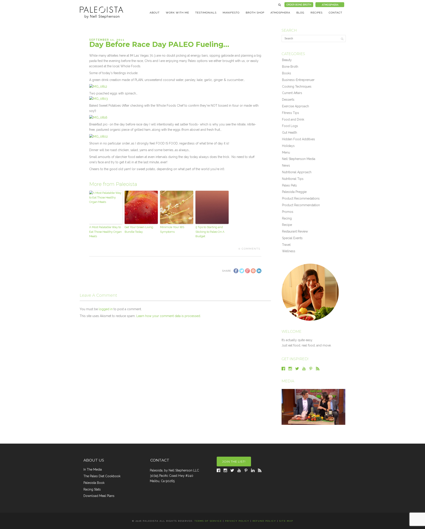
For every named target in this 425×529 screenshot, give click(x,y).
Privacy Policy (237, 521)
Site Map (286, 521)
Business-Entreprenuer (298, 80)
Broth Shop (255, 12)
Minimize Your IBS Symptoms (172, 229)
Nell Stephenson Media (298, 159)
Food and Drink (293, 119)
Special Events (292, 238)
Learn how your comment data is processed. (168, 316)
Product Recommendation (301, 205)
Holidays (288, 146)
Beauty (287, 60)
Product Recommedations (301, 198)
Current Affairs (292, 93)
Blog (300, 12)
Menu (286, 152)
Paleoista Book (93, 483)
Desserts (288, 99)
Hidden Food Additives (298, 139)
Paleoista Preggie (294, 192)
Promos (287, 212)
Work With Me (177, 12)
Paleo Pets (289, 185)
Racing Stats (92, 489)
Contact (335, 12)
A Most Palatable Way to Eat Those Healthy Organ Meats (105, 231)
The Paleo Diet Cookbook (101, 476)
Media (288, 381)
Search (279, 5)
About (155, 12)
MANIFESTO (231, 12)
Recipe (287, 225)
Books (286, 73)
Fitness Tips (290, 113)
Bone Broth (290, 66)
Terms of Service (208, 521)
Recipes (317, 12)
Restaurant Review (295, 231)
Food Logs (290, 126)
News (286, 165)
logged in (106, 309)
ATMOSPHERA (280, 12)
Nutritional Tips (292, 179)
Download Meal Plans (98, 496)
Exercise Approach (295, 106)
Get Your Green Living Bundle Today (139, 229)
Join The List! (233, 461)
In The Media (92, 469)
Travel (286, 244)
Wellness (288, 251)
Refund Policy (264, 521)
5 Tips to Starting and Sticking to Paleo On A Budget (209, 231)
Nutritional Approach (296, 172)
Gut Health (289, 132)
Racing (287, 218)
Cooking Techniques (296, 86)
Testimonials (205, 12)
